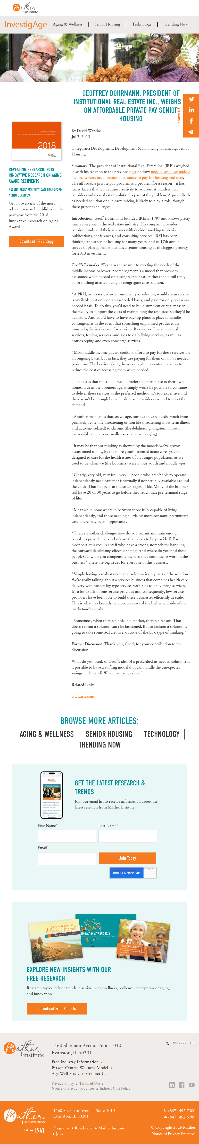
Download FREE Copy (36, 241)
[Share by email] (191, 132)
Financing (168, 149)
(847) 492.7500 (181, 1111)
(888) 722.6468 (183, 1043)
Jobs (59, 1134)
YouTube (192, 1085)
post (132, 172)
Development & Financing (136, 149)
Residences (84, 1128)
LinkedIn (172, 1085)
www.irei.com (83, 697)
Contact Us (96, 1074)
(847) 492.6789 (181, 1117)
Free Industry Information (75, 1062)
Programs (61, 1128)
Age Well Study (66, 1074)
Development (102, 149)
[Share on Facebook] (191, 121)
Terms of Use (89, 1084)
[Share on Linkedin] (191, 110)
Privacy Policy (63, 1084)
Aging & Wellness (68, 24)
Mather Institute (29, 8)
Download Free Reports (57, 1008)
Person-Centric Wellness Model (80, 1068)
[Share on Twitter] (191, 99)
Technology (142, 24)
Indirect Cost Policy (115, 1089)
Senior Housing (107, 24)
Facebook (182, 1085)
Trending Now (176, 24)
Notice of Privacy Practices (73, 1089)
